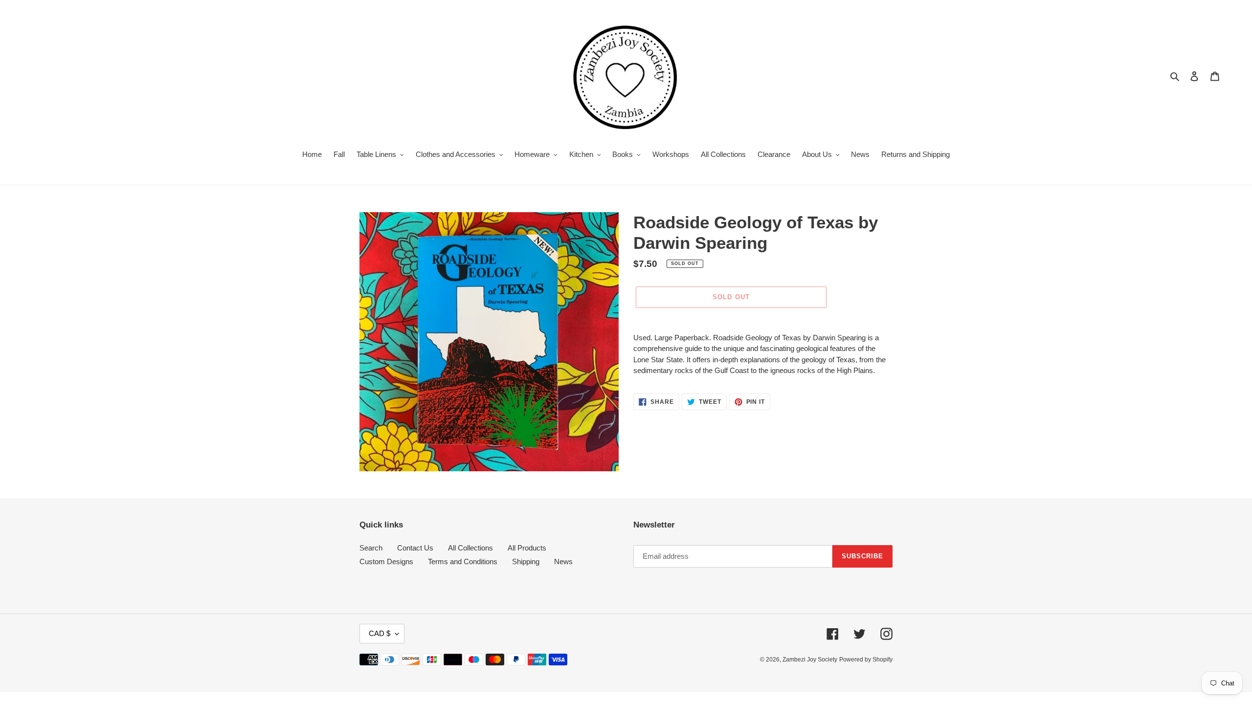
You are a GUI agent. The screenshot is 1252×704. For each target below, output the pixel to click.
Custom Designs (386, 561)
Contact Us (415, 548)
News (563, 561)
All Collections (470, 548)
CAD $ (379, 633)
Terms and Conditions (462, 561)
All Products (527, 548)
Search (370, 548)
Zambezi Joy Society (809, 659)
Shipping (525, 561)
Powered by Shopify (866, 659)
